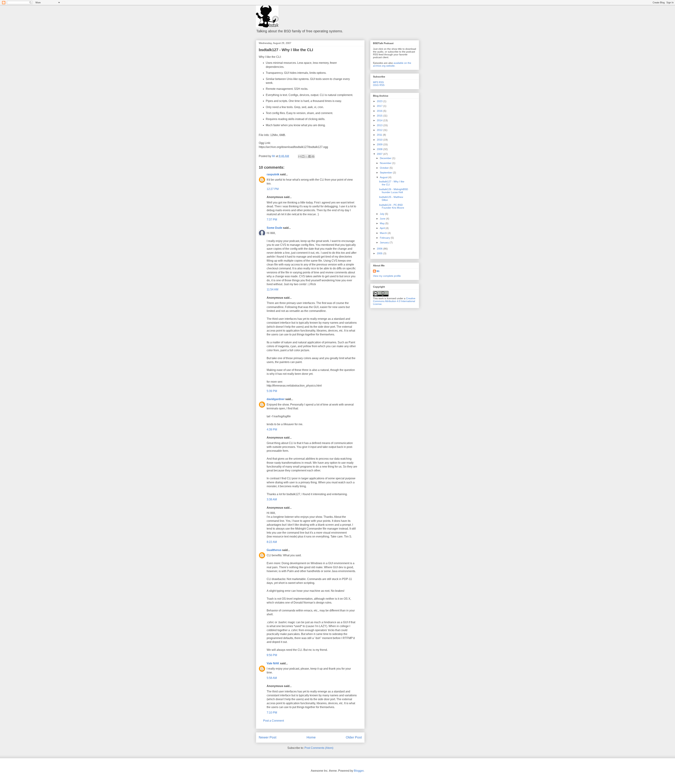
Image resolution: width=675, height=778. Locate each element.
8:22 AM (272, 541)
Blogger (359, 770)
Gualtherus (274, 550)
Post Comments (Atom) (318, 747)
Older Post (354, 737)
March (384, 233)
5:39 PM (272, 391)
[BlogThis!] (303, 156)
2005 (380, 253)
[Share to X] (306, 156)
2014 (380, 120)
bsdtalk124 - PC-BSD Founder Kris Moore (391, 206)
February (385, 237)
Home (311, 737)
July (382, 213)
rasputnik (273, 174)
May (382, 223)
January (385, 242)
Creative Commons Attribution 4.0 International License (394, 301)
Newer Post (267, 737)
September (386, 172)
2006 (380, 248)
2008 (380, 149)
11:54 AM (272, 289)
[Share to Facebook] (309, 156)
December (386, 158)
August (384, 177)
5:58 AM (272, 677)
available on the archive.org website (392, 64)
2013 (380, 125)
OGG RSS (378, 85)
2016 (380, 110)
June (383, 218)
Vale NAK (273, 663)
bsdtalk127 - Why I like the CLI (286, 50)
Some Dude (274, 227)
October (385, 167)
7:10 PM (272, 712)
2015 (380, 115)
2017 (380, 106)
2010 (380, 139)
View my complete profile (387, 275)
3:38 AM (272, 499)
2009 (380, 144)
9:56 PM (272, 655)
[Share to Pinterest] (313, 156)
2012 (380, 130)
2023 (380, 101)
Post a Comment (273, 720)
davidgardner (276, 399)
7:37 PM (272, 219)
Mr (378, 271)
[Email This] (299, 156)
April (382, 228)
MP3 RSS (378, 82)
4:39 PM (272, 429)
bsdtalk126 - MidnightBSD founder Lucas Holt (393, 191)
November (386, 163)
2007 (380, 154)
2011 (380, 134)
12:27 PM (273, 188)
